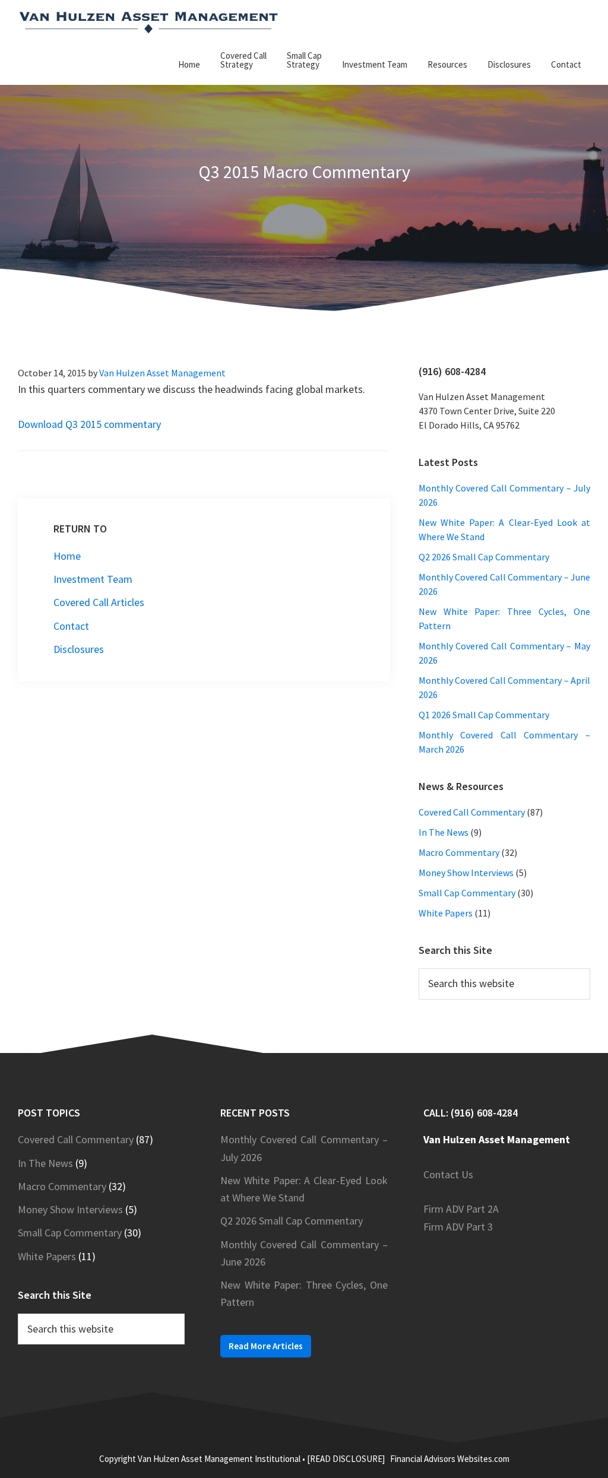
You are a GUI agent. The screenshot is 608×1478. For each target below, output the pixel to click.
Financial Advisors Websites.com (449, 1458)
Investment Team (92, 579)
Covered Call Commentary (472, 812)
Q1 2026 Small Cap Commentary (484, 715)
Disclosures (78, 649)
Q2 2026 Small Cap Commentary (484, 557)
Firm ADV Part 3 (458, 1226)
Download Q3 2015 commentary (89, 424)
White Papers (446, 913)
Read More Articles (266, 1346)
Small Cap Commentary (467, 893)
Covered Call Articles (98, 602)
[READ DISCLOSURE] (346, 1458)
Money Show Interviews (466, 872)
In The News (443, 832)
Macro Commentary (459, 852)
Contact (71, 626)
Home (67, 556)
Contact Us (448, 1174)
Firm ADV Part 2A (461, 1209)
